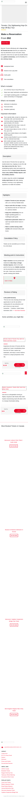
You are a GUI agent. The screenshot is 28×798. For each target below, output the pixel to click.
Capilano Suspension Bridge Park (9, 792)
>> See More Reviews (19, 310)
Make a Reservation (11, 34)
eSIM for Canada (5, 768)
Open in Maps (8, 280)
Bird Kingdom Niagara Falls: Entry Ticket (14, 707)
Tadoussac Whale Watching (8, 774)
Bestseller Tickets (5, 770)
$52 (6, 38)
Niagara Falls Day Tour (7, 772)
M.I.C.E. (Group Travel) (6, 755)
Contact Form (4, 753)
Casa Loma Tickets (6, 782)
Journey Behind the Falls (7, 788)
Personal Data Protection (7, 763)
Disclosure (3, 759)
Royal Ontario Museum (7, 786)
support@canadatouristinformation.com (12, 747)
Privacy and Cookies (6, 761)
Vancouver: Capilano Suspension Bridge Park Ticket (14, 618)
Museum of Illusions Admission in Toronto (14, 528)
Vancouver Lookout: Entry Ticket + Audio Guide (14, 439)
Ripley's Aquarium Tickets (7, 784)
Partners (3, 757)
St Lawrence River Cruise (7, 777)
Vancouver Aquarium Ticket (8, 790)
